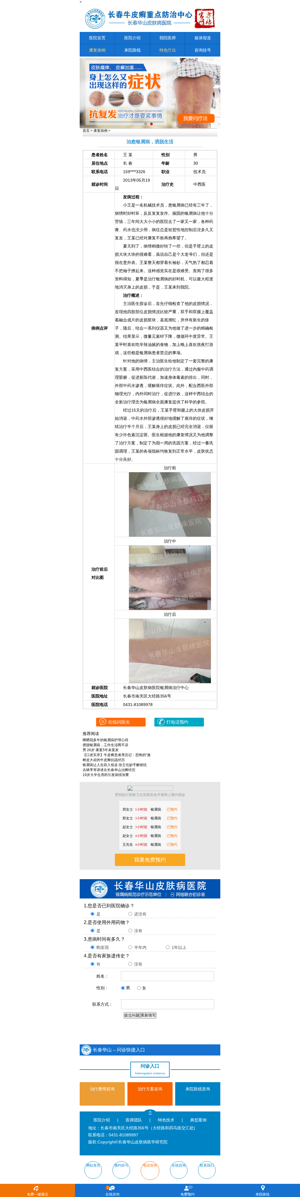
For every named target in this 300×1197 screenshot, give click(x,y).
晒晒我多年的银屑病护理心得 (105, 740)
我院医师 (167, 38)
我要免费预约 (150, 860)
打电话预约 (177, 721)
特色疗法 (167, 50)
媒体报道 (203, 38)
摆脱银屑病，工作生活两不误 (105, 745)
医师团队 (134, 1120)
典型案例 (198, 1120)
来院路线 (132, 50)
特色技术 (166, 1120)
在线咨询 (112, 1191)
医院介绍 (132, 38)
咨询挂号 (203, 50)
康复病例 (97, 50)
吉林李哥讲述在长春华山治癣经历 (109, 770)
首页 (86, 131)
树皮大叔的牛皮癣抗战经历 (104, 760)
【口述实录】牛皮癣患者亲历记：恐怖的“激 (117, 755)
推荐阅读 (91, 733)
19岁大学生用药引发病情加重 (106, 775)
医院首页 (97, 38)
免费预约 (187, 1194)
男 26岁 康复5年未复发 (101, 750)
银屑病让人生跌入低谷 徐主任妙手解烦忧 (115, 765)
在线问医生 (119, 721)
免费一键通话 (37, 1194)
